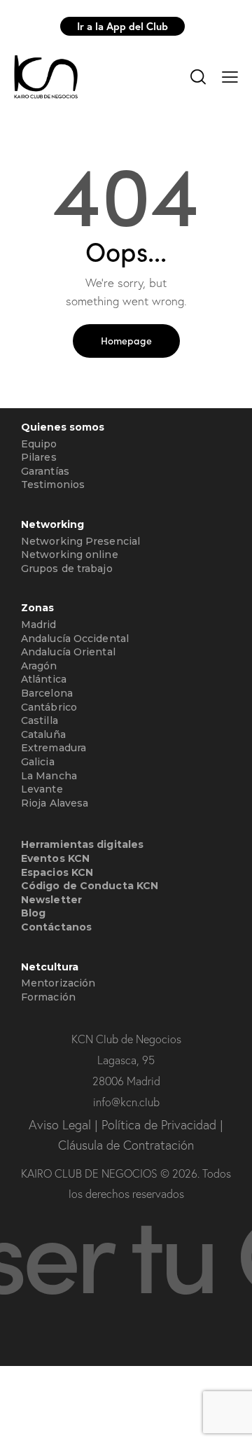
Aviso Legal (61, 1125)
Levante (42, 789)
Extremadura (53, 747)
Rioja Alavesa (54, 803)
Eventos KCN (55, 858)
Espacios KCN (57, 872)
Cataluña (43, 734)
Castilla (39, 720)
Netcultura (49, 967)
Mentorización (58, 983)
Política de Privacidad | (162, 1125)
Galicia (38, 761)
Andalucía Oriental (68, 652)
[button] (230, 75)
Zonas (37, 608)
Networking (52, 524)
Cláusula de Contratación (126, 1145)
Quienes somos (62, 427)
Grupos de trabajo (67, 568)
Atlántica (43, 679)
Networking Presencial (80, 541)
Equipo (39, 444)
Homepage (126, 340)
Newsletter (51, 899)
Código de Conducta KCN (89, 885)
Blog (33, 913)
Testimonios (53, 484)
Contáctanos (56, 927)
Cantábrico (49, 707)
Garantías (45, 471)
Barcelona (47, 693)
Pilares (39, 457)
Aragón (39, 666)
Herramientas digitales (82, 844)
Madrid (39, 624)
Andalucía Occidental (75, 638)
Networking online (69, 554)
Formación (48, 997)
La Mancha (49, 775)
